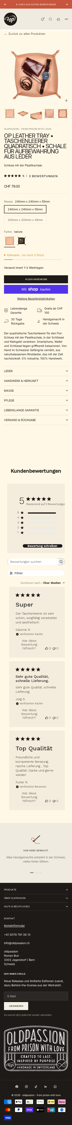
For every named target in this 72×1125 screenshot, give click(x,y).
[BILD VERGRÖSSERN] (66, 101)
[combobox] (43, 582)
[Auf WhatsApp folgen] (55, 1086)
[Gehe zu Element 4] (49, 113)
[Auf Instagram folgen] (26, 1086)
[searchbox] (32, 561)
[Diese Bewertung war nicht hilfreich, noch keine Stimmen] (54, 648)
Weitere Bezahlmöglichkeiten (36, 298)
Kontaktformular (14, 925)
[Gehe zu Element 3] (36, 113)
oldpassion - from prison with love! (27, 129)
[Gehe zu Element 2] (23, 113)
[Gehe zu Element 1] (10, 113)
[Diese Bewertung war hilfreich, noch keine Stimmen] (46, 648)
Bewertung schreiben (42, 545)
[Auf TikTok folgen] (36, 1086)
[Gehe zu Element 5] (62, 113)
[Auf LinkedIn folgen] (45, 1086)
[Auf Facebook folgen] (16, 1086)
